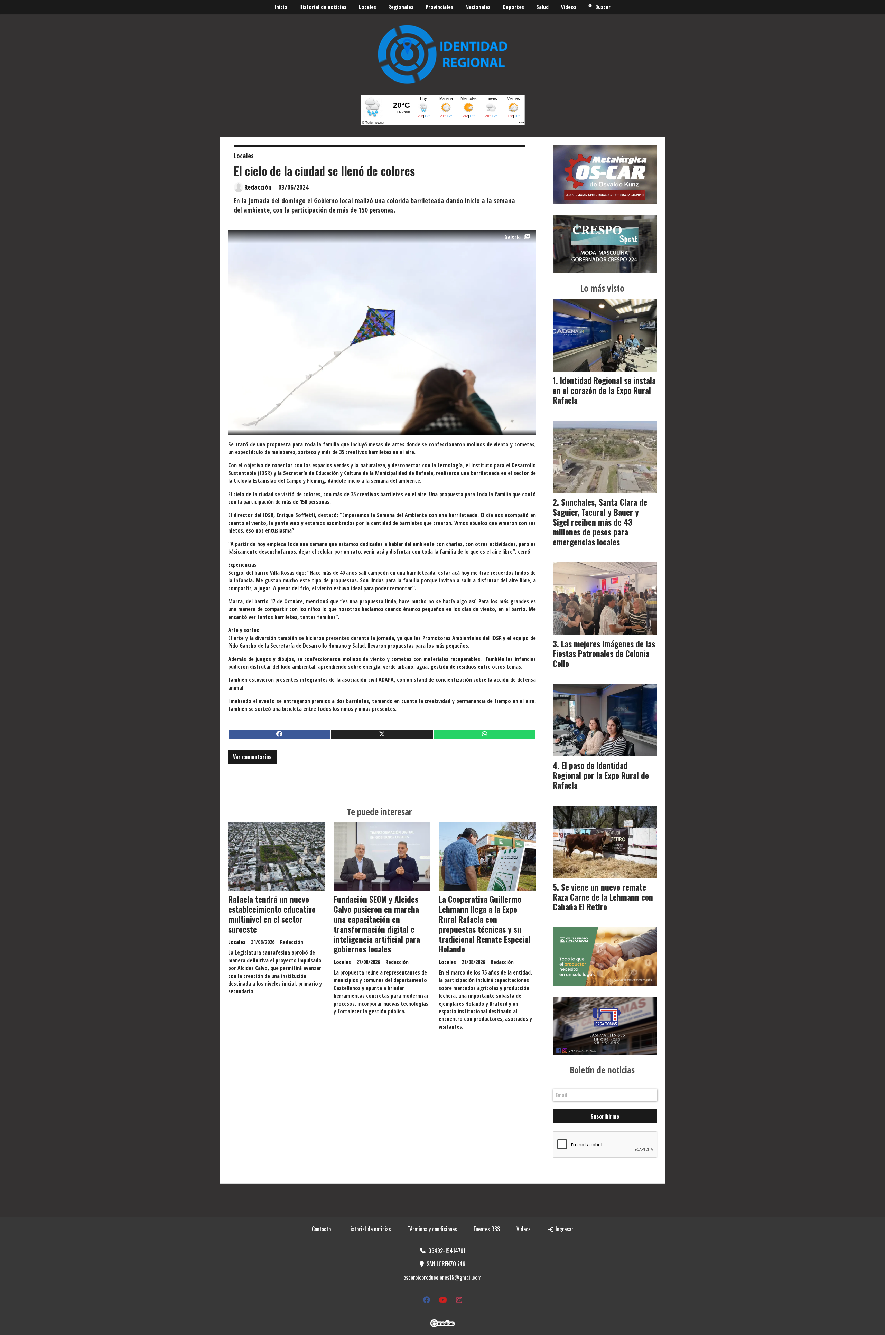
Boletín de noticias (602, 1070)
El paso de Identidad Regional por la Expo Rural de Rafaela (601, 775)
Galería (512, 237)
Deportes (513, 7)
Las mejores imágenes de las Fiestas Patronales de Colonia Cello (604, 654)
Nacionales (478, 7)
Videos (568, 7)
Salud (542, 7)
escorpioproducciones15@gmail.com (442, 1277)
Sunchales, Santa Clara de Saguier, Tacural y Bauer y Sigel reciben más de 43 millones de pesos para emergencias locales (600, 522)
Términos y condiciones (432, 1229)
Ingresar (564, 1229)
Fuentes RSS (487, 1229)
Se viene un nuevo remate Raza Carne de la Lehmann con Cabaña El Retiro (603, 897)
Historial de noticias (322, 7)
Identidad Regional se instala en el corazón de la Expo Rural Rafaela (604, 390)
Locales (367, 7)
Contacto (321, 1229)
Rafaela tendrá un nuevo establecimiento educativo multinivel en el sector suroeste (272, 914)
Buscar (603, 7)
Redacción (258, 187)
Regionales (400, 7)
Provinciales (439, 7)
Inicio (280, 7)
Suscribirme (604, 1116)
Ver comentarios (252, 757)
